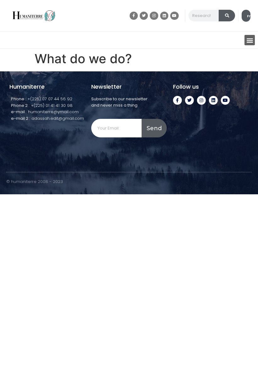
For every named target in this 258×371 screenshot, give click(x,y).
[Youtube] (174, 16)
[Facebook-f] (134, 16)
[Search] (227, 15)
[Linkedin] (164, 16)
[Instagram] (154, 16)
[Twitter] (144, 16)
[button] (249, 40)
